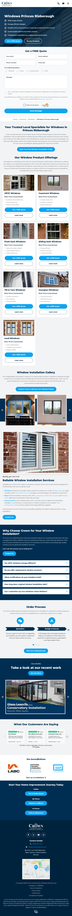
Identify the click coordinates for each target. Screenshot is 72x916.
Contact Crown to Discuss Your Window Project (36, 389)
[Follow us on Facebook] (28, 835)
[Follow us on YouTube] (38, 835)
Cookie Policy (36, 893)
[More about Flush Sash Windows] (19, 231)
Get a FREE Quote (13, 41)
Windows (31, 119)
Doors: (6, 495)
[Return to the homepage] (7, 3)
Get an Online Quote (36, 793)
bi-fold (46, 495)
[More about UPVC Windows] (19, 183)
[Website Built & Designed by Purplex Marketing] (36, 911)
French (51, 495)
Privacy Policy (36, 890)
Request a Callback (36, 803)
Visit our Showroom (36, 813)
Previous (2, 410)
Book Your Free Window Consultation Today (36, 149)
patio (56, 495)
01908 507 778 (37, 844)
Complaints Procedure (36, 895)
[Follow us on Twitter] (33, 835)
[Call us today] (58, 3)
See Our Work (36, 673)
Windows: (8, 491)
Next (70, 410)
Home (15, 119)
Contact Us (9, 517)
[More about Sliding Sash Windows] (53, 231)
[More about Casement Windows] (53, 183)
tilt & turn (26, 493)
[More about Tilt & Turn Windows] (19, 279)
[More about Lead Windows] (19, 328)
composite (39, 495)
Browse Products (33, 41)
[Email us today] (63, 3)
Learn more (19, 215)
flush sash (18, 493)
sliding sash (57, 491)
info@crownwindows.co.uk (37, 847)
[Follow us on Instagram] (44, 835)
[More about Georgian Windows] (53, 279)
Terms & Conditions (36, 888)
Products (23, 119)
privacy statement (46, 99)
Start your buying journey (36, 651)
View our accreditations (35, 777)
